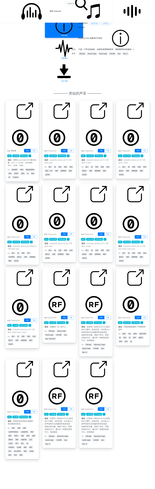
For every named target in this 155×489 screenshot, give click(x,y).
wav (119, 53)
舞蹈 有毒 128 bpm (89, 291)
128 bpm (82, 53)
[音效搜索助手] (132, 11)
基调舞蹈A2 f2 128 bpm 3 (92, 124)
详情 (27, 151)
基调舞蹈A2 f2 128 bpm (54, 124)
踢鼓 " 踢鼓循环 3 (125, 291)
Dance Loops (92, 53)
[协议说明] (120, 38)
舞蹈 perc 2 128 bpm (90, 382)
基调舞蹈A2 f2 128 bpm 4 (92, 207)
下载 (33, 151)
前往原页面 (94, 23)
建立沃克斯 (48, 291)
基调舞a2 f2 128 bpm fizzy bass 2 (18, 292)
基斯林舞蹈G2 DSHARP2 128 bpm (17, 208)
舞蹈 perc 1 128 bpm (53, 382)
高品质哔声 (11, 124)
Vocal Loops (103, 53)
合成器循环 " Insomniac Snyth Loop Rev (17, 383)
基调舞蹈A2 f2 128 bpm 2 (129, 124)
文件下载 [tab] (64, 81)
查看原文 (106, 23)
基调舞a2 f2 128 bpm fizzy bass (129, 208)
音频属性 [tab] (64, 58)
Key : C (125, 53)
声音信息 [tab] (64, 35)
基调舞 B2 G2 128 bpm (53, 207)
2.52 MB (112, 53)
